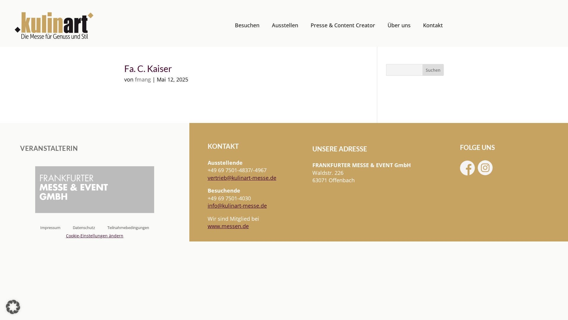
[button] (13, 307)
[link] (54, 25)
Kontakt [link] (433, 25)
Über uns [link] (399, 25)
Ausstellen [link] (285, 25)
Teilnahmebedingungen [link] (128, 227)
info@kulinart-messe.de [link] (237, 205)
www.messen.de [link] (228, 226)
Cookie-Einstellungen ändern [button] (94, 236)
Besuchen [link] (247, 25)
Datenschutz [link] (84, 227)
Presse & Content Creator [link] (343, 25)
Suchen (433, 70)
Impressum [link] (50, 227)
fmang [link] (143, 79)
